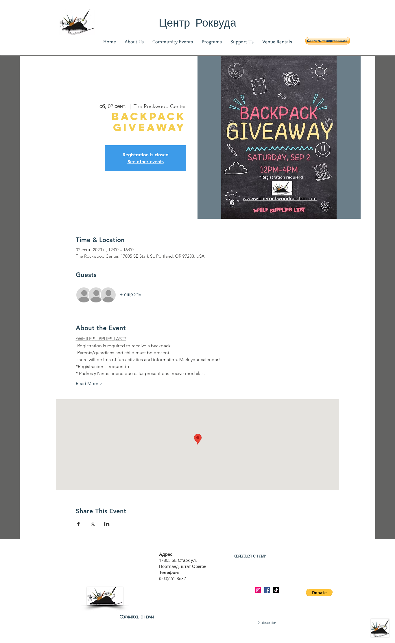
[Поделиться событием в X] (92, 524)
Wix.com (253, 640)
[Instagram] (258, 590)
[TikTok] (276, 590)
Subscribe (267, 622)
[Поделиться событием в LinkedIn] (107, 524)
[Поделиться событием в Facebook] (78, 524)
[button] (327, 40)
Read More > (89, 383)
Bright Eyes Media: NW (181, 640)
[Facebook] (267, 590)
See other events (146, 161)
